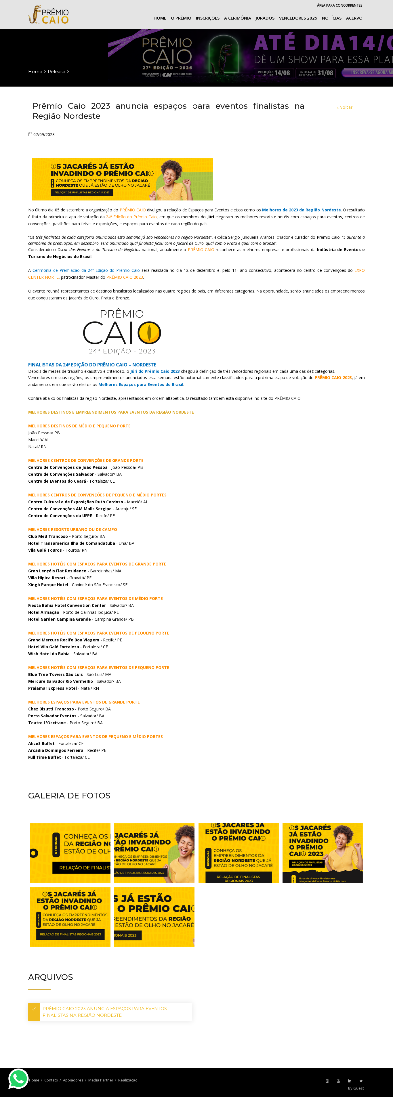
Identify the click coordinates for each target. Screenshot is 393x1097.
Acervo (354, 18)
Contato (51, 1080)
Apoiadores (73, 1080)
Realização (128, 1080)
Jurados (265, 18)
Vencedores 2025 (298, 18)
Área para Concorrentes (340, 5)
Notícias (332, 18)
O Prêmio (181, 18)
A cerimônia (237, 18)
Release (56, 71)
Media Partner (100, 1080)
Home (160, 18)
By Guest (356, 1088)
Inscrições (208, 18)
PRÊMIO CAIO (287, 398)
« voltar (345, 107)
